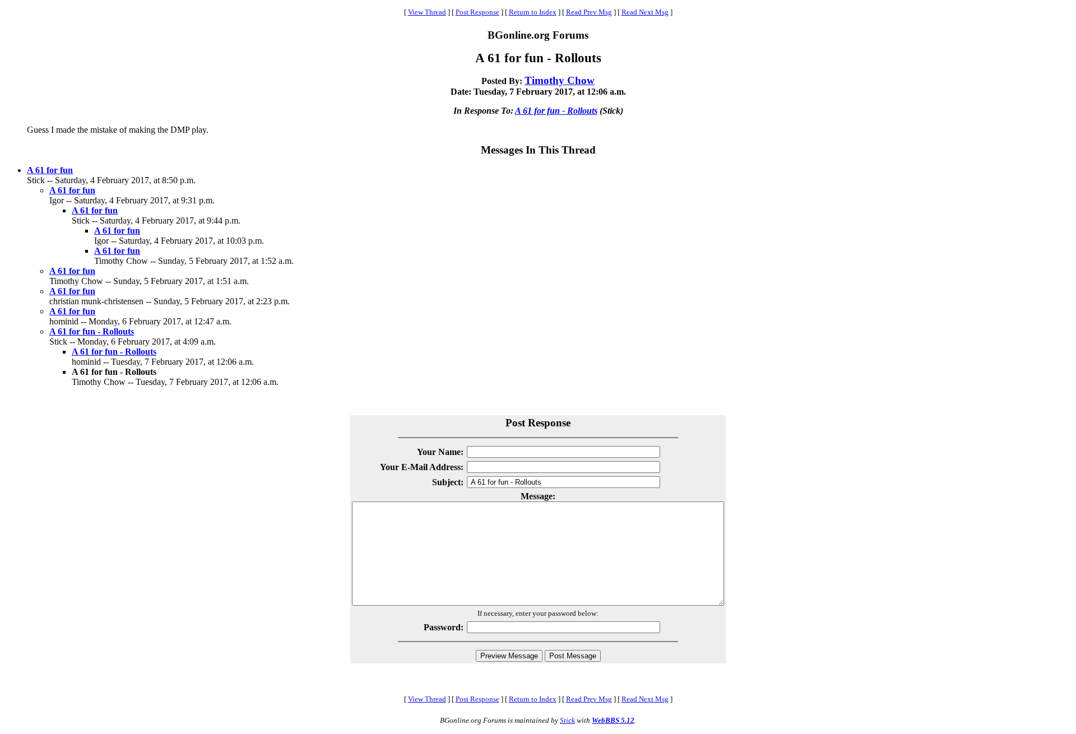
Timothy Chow (560, 80)
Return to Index (532, 12)
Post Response (477, 12)
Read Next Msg (645, 12)
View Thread (427, 12)
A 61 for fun (50, 170)
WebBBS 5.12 (613, 720)
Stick (567, 720)
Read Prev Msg (589, 12)
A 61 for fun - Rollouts (556, 110)
